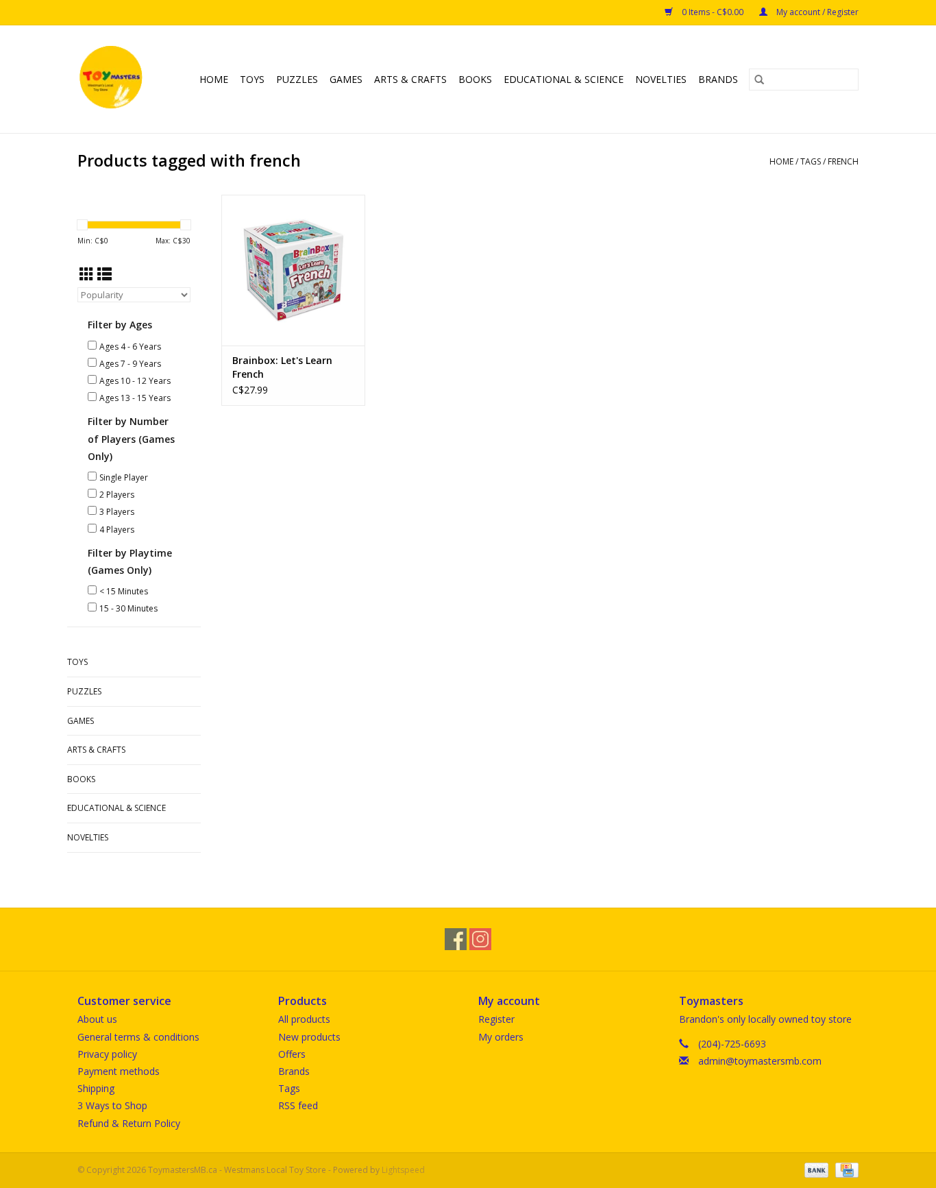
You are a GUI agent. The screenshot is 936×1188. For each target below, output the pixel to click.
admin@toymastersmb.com (760, 1060)
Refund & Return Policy (128, 1123)
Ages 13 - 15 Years (135, 398)
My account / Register (816, 12)
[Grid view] (86, 274)
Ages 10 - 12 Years (135, 381)
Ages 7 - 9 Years (130, 363)
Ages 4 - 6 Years (130, 346)
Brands (718, 79)
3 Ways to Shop (112, 1105)
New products (309, 1036)
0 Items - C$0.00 (713, 12)
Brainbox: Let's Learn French (282, 367)
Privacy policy (107, 1053)
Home (213, 79)
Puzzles (297, 79)
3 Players (116, 512)
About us (97, 1019)
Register (496, 1019)
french (843, 161)
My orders (501, 1036)
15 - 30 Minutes (128, 608)
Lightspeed (403, 1170)
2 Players (116, 494)
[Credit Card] (844, 1169)
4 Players (116, 529)
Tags (810, 161)
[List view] (104, 274)
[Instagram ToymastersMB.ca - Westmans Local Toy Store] (480, 939)
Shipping (95, 1088)
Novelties (661, 79)
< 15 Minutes (123, 591)
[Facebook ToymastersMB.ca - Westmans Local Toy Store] (456, 939)
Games (346, 79)
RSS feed (298, 1105)
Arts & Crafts (410, 79)
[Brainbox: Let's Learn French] (293, 270)
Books (475, 79)
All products (304, 1019)
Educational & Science (564, 79)
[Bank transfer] (815, 1169)
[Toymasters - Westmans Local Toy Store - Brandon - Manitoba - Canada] (113, 79)
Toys (252, 79)
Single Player (123, 477)
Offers (292, 1053)
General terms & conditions (138, 1036)
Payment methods (118, 1071)
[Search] (759, 79)
